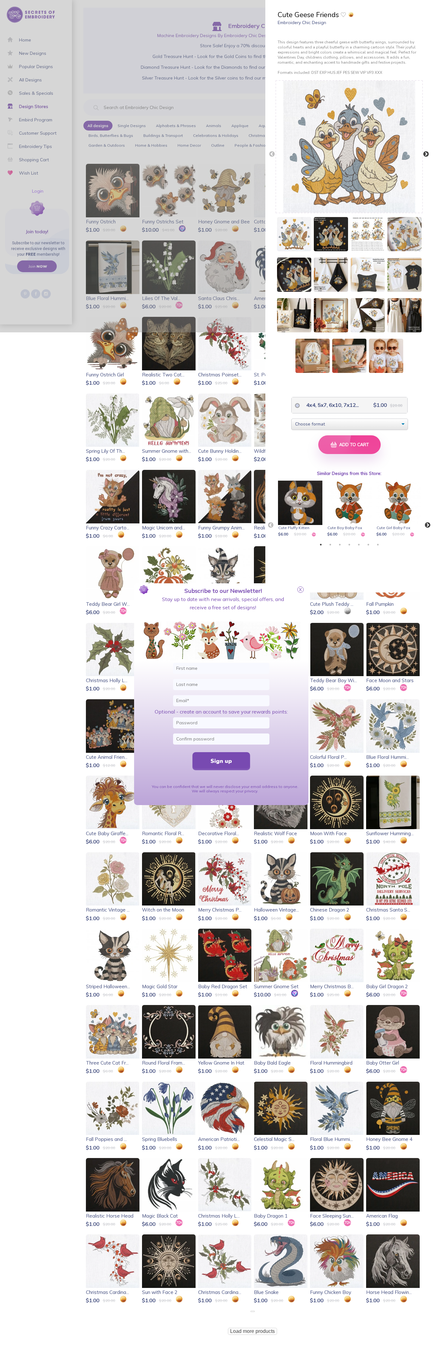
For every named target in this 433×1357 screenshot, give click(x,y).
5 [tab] (359, 544)
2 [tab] (330, 544)
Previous (272, 154)
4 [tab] (349, 544)
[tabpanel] (301, 509)
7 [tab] (378, 544)
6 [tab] (368, 544)
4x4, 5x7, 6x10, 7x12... (327, 405)
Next (426, 154)
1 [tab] (321, 544)
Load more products (252, 1331)
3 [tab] (340, 544)
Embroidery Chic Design (302, 22)
